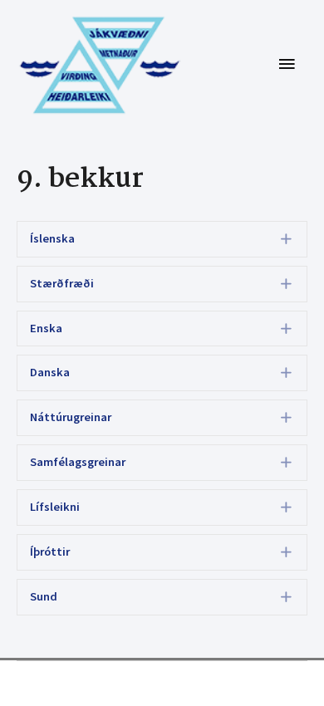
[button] (162, 239)
